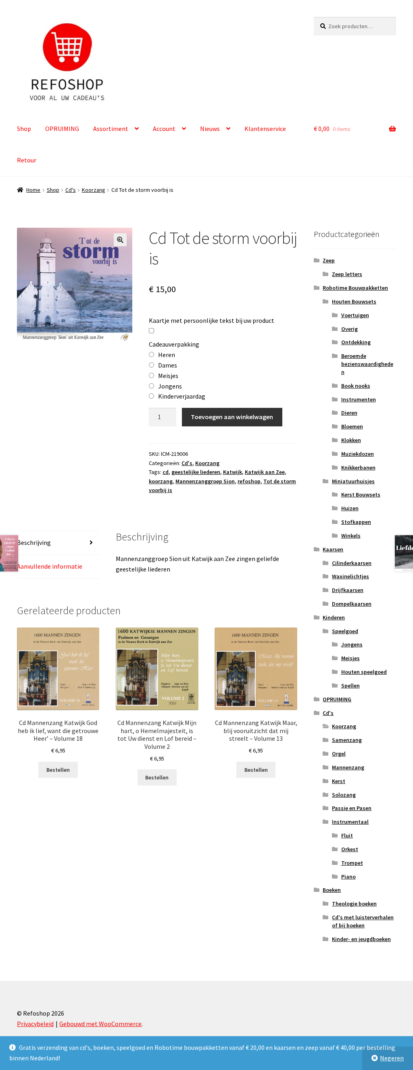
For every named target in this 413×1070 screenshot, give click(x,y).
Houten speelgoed (364, 671)
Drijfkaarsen (347, 590)
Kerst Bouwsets (360, 494)
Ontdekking (356, 342)
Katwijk (232, 472)
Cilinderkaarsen (351, 563)
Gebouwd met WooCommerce (100, 1024)
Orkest (349, 849)
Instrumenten (358, 399)
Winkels (351, 535)
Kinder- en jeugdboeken (361, 939)
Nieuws (210, 129)
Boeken (332, 889)
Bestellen (58, 769)
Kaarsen (333, 549)
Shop (24, 129)
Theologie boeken (354, 903)
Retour (26, 160)
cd (166, 472)
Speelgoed (345, 631)
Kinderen (334, 617)
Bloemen (352, 426)
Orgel (339, 753)
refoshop (249, 481)
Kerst (338, 781)
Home (33, 189)
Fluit (347, 835)
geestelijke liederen (195, 472)
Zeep (329, 260)
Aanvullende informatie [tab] (49, 566)
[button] (120, 239)
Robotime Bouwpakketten (355, 287)
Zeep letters (347, 274)
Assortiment (110, 129)
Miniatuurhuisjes (353, 481)
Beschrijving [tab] (34, 542)
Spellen (350, 685)
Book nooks (355, 385)
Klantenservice (265, 129)
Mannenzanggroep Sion (205, 481)
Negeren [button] (392, 1058)
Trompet (352, 862)
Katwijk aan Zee (265, 472)
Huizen (350, 508)
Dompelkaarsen (351, 603)
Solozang (344, 794)
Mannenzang (348, 767)
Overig (349, 328)
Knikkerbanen (358, 467)
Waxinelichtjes (350, 576)
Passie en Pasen (351, 808)
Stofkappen (356, 522)
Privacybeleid (35, 1024)
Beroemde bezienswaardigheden (367, 364)
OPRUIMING (62, 129)
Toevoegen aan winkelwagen (232, 417)
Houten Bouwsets (354, 301)
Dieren (349, 412)
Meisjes (350, 658)
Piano (348, 876)
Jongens (352, 644)
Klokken (351, 440)
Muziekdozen (357, 453)
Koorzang (93, 189)
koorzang (161, 481)
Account (164, 129)
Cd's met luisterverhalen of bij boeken (363, 921)
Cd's (70, 189)
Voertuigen (355, 315)
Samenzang (347, 740)
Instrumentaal (350, 821)
